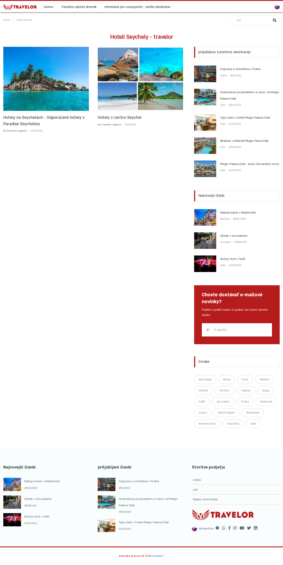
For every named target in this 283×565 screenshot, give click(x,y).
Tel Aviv (225, 390)
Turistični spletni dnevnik (79, 7)
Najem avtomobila (205, 499)
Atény (226, 379)
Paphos (245, 390)
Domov (48, 7)
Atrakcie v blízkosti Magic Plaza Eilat (244, 141)
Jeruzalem (225, 242)
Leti (195, 490)
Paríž (245, 379)
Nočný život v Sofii (232, 259)
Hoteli (197, 480)
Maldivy (265, 379)
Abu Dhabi (205, 379)
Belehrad (225, 219)
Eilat (223, 105)
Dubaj (265, 390)
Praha (223, 75)
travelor (157, 556)
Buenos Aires (207, 423)
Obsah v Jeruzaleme (233, 236)
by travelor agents (15, 130)
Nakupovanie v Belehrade (238, 213)
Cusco (203, 412)
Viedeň (203, 390)
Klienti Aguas (226, 412)
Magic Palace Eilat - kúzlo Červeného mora (249, 164)
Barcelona (252, 412)
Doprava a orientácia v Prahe (240, 69)
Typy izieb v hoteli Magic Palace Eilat (245, 118)
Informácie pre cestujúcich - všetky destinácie (137, 7)
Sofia (223, 265)
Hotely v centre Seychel (120, 117)
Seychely (233, 423)
